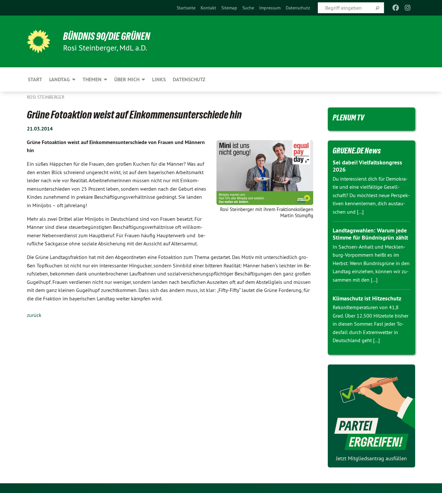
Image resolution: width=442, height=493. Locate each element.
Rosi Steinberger (45, 97)
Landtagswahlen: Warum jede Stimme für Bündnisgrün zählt (370, 234)
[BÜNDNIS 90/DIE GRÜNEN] (38, 41)
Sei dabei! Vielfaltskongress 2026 (367, 166)
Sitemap (229, 8)
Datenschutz (298, 8)
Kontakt (208, 8)
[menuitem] (186, 8)
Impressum (270, 8)
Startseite (186, 8)
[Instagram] (407, 8)
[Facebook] (396, 8)
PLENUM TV (348, 117)
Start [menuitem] (35, 79)
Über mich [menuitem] (126, 79)
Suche (248, 8)
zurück (34, 315)
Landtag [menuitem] (59, 79)
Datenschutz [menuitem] (189, 79)
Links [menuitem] (159, 79)
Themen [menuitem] (92, 79)
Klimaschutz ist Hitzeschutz (367, 298)
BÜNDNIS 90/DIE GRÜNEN (106, 36)
